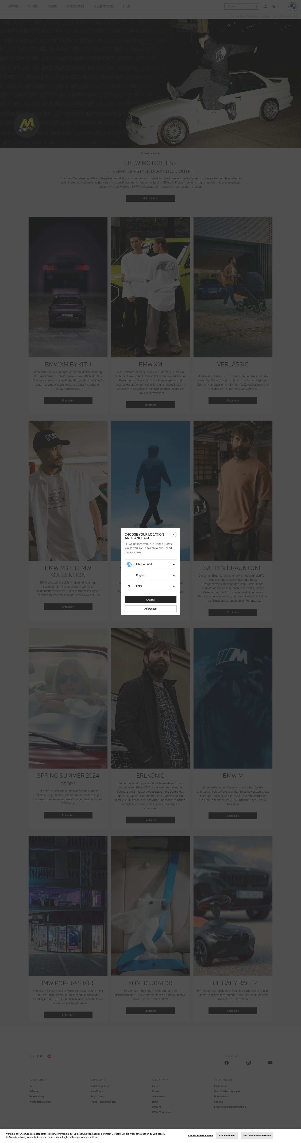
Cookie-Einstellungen (200, 1135)
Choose (150, 599)
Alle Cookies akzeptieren (257, 1135)
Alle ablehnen (227, 1135)
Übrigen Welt (144, 564)
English (140, 575)
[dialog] (150, 571)
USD (135, 586)
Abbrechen (150, 608)
